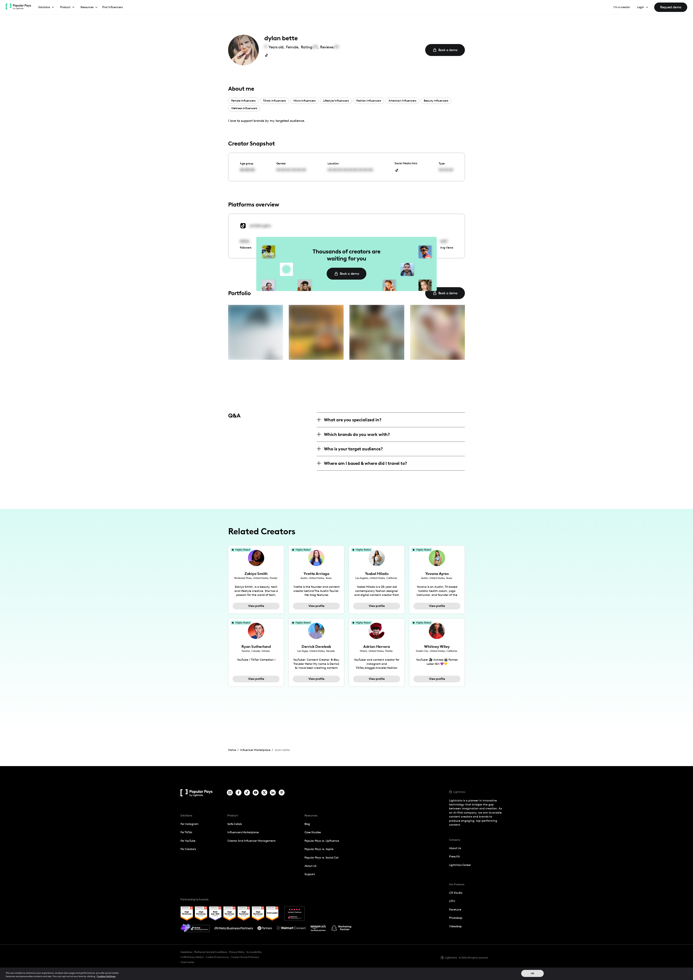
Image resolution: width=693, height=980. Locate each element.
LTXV (452, 901)
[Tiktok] (247, 793)
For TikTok (186, 832)
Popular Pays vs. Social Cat (321, 857)
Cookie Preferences (217, 957)
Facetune (455, 909)
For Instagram (189, 824)
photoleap (455, 918)
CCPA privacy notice (192, 957)
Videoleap (455, 926)
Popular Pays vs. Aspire (319, 849)
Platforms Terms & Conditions (210, 952)
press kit (454, 856)
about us (455, 848)
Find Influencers (112, 7)
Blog (307, 824)
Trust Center (187, 962)
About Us (310, 866)
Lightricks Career (460, 865)
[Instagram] (230, 793)
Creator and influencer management (251, 840)
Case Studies (312, 832)
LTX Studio (455, 892)
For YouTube (187, 840)
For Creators (188, 849)
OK (532, 973)
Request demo (670, 7)
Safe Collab (234, 824)
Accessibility (254, 952)
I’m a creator (621, 7)
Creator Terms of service (245, 957)
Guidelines (186, 952)
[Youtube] (256, 793)
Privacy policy (237, 952)
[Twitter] (264, 793)
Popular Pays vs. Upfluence (321, 840)
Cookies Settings (106, 976)
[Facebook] (238, 793)
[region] (346, 974)
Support (309, 874)
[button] (46, 7)
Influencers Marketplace (243, 832)
